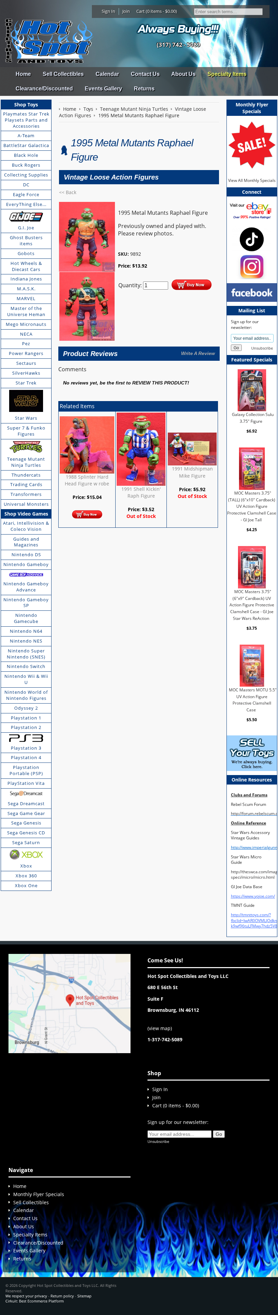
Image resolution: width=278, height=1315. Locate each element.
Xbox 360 (26, 876)
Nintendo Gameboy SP (26, 603)
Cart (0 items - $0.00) (156, 11)
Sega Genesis (26, 823)
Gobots (26, 253)
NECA (26, 334)
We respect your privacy (26, 1295)
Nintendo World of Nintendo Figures (26, 695)
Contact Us (145, 74)
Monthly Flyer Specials (38, 1194)
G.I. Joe (26, 228)
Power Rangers (26, 353)
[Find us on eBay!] (252, 210)
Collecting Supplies (26, 175)
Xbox (26, 866)
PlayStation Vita (26, 783)
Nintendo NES (26, 641)
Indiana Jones (26, 279)
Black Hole (26, 155)
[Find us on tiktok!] (252, 238)
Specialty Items (226, 74)
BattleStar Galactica (26, 145)
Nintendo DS (26, 554)
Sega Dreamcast (26, 803)
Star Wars (26, 418)
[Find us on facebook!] (252, 292)
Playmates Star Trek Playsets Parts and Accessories (26, 120)
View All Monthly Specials (252, 180)
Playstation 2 (26, 727)
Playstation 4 (26, 757)
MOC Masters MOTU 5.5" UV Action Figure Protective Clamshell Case (252, 699)
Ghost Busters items (26, 240)
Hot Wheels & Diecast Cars (26, 266)
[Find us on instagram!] (252, 266)
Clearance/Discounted (44, 88)
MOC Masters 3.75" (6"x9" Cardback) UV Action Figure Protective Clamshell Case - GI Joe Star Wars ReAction (252, 605)
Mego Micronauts (26, 324)
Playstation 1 (26, 718)
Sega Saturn (26, 842)
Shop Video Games (26, 513)
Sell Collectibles (63, 74)
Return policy (62, 1295)
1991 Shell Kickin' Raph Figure (141, 492)
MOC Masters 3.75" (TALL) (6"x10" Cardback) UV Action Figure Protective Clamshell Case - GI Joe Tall (251, 506)
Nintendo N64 (26, 631)
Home (23, 74)
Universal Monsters (26, 504)
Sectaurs (26, 363)
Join (126, 11)
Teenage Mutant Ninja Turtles (26, 462)
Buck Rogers (26, 165)
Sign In (108, 11)
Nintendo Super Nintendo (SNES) (26, 654)
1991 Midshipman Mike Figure (192, 472)
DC (26, 185)
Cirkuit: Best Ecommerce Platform (34, 1300)
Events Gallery (103, 88)
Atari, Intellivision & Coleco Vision (26, 526)
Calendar (107, 74)
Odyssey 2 (26, 708)
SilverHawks (26, 373)
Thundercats (26, 475)
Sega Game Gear (26, 813)
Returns (144, 88)
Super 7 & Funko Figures (26, 431)
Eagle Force (26, 194)
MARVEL (26, 298)
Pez (26, 343)
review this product (159, 382)
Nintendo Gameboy (26, 564)
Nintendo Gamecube (26, 618)
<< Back (67, 192)
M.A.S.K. (26, 289)
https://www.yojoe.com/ (253, 896)
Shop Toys (26, 104)
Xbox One (26, 885)
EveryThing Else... (26, 204)
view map (160, 1028)
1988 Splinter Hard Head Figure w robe (87, 480)
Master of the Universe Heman (26, 311)
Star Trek (26, 383)
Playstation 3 (26, 748)
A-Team (26, 135)
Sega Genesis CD (26, 833)
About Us (183, 74)
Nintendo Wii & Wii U (26, 679)
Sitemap (84, 1295)
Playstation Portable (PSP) (26, 770)
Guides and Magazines (26, 542)
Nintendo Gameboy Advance (26, 587)
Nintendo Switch (26, 666)
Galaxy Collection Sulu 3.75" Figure (252, 418)
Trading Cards (26, 484)
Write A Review (198, 353)
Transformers (26, 494)
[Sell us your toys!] (178, 29)
